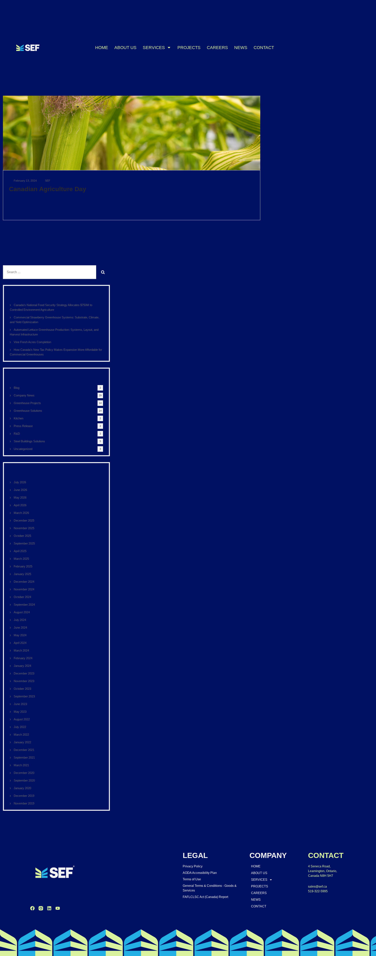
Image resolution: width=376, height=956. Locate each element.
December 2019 (24, 795)
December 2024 (24, 581)
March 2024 (21, 650)
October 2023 (22, 688)
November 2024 (24, 589)
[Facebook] (32, 908)
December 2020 (24, 772)
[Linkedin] (49, 908)
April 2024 (20, 642)
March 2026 (21, 512)
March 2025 (21, 558)
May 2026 (20, 497)
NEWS (240, 47)
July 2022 (20, 727)
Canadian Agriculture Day (47, 189)
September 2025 (24, 543)
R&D (17, 433)
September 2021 (24, 757)
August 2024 (22, 612)
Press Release (23, 426)
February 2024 (23, 658)
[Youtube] (57, 908)
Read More (16, 211)
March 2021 (21, 765)
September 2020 (24, 780)
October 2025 (22, 535)
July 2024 (20, 620)
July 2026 (20, 482)
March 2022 (21, 734)
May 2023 (20, 711)
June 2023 (20, 704)
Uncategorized (23, 449)
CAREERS (217, 47)
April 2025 (20, 551)
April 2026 (20, 505)
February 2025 (23, 566)
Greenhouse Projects (27, 403)
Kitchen (18, 418)
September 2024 (24, 604)
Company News (24, 395)
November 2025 (24, 528)
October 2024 (22, 597)
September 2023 (24, 696)
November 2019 (24, 803)
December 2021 (24, 750)
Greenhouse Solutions (28, 410)
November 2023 (24, 681)
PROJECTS (189, 47)
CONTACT (264, 47)
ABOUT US (125, 47)
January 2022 (22, 742)
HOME (101, 47)
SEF (47, 180)
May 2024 (20, 635)
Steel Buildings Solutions (29, 441)
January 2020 (22, 788)
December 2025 (24, 520)
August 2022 (22, 719)
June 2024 (20, 627)
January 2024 (22, 665)
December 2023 (24, 673)
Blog (16, 387)
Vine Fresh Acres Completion (32, 342)
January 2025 (22, 574)
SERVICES (154, 47)
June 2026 (20, 490)
